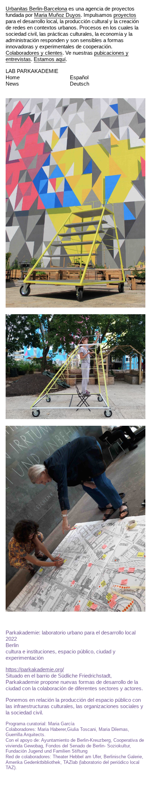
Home (13, 77)
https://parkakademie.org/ (35, 669)
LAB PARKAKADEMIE (32, 71)
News (12, 84)
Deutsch (79, 84)
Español (79, 77)
